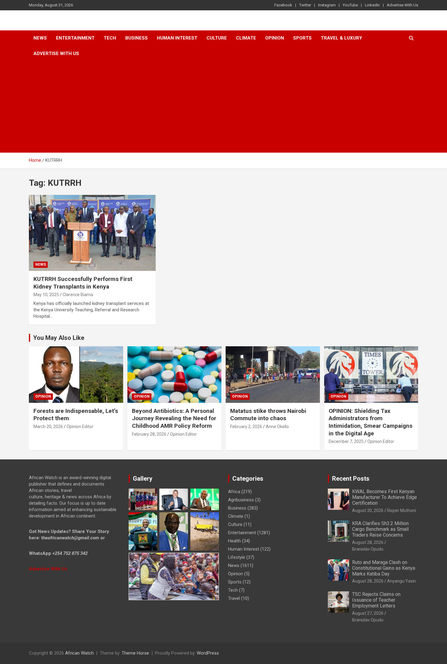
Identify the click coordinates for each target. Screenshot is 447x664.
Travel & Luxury (341, 38)
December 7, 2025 (346, 441)
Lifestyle (236, 557)
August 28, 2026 (367, 542)
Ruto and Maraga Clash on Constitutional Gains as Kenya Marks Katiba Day (383, 568)
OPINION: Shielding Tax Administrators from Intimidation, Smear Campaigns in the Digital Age (370, 422)
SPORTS (302, 38)
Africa (234, 491)
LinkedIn (372, 5)
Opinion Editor (80, 426)
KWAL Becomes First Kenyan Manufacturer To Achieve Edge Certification (384, 497)
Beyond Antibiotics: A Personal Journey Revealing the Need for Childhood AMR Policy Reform (174, 418)
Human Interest (177, 38)
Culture (216, 38)
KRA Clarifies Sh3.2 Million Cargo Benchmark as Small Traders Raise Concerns (380, 529)
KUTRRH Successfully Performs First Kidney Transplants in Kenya (82, 282)
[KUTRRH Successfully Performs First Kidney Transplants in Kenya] (92, 233)
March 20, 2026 (48, 426)
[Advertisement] (223, 107)
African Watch (79, 653)
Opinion (274, 38)
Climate (246, 38)
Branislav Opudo (367, 549)
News (40, 38)
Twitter (305, 5)
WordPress (208, 653)
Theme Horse (135, 653)
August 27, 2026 (367, 613)
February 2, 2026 (246, 426)
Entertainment (75, 38)
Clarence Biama (78, 294)
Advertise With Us (402, 5)
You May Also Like (58, 337)
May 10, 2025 (46, 294)
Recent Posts (350, 478)
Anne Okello (277, 426)
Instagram (327, 5)
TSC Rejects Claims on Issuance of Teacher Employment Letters (376, 600)
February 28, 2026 (149, 434)
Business (136, 38)
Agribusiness (241, 500)
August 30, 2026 (367, 510)
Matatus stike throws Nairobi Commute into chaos (268, 414)
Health (234, 541)
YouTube (350, 5)
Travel (234, 598)
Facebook (283, 5)
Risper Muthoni (401, 510)
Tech (110, 38)
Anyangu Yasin (401, 581)
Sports (234, 582)
